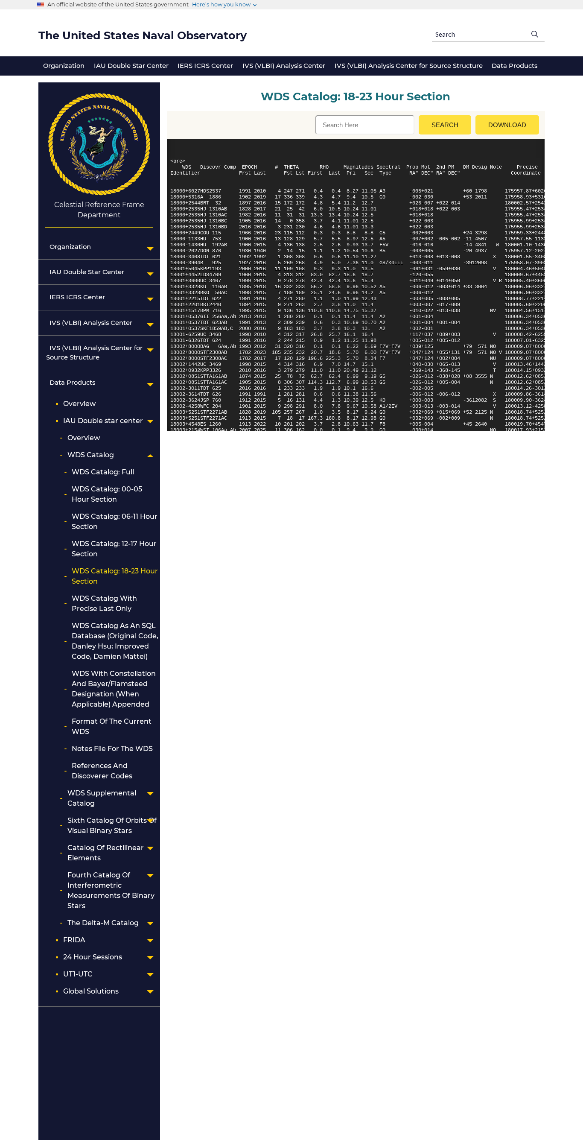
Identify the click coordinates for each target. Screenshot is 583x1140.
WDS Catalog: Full (103, 472)
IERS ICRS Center (75, 297)
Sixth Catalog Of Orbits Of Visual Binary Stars (112, 825)
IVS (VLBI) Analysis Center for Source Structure (94, 352)
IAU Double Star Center (85, 272)
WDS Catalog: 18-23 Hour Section (115, 576)
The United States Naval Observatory (142, 35)
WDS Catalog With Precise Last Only (104, 603)
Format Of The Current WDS (112, 726)
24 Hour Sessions (92, 957)
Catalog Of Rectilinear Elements (105, 853)
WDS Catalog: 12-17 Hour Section (114, 549)
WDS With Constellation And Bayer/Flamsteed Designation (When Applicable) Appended (114, 688)
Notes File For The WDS (112, 749)
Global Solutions (91, 991)
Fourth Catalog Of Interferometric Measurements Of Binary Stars (110, 890)
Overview (79, 404)
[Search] (535, 34)
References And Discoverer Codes (102, 771)
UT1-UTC (78, 974)
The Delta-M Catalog (103, 923)
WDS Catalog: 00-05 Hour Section (107, 494)
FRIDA (74, 940)
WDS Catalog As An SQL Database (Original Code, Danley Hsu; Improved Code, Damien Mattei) (115, 641)
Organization (68, 247)
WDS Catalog (90, 455)
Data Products (70, 382)
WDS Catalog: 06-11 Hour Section (114, 521)
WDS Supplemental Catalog (101, 798)
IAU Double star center (103, 421)
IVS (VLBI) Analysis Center (89, 323)
